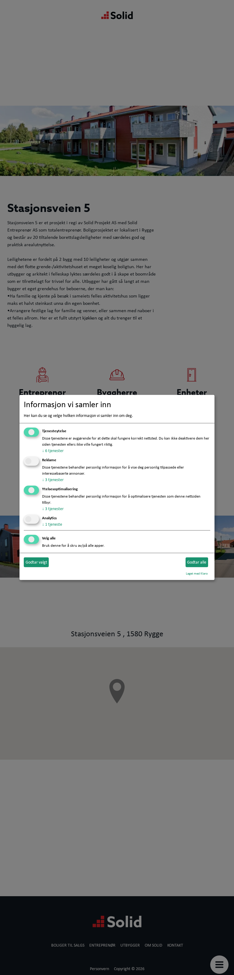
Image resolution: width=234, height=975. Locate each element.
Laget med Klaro (197, 573)
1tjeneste (52, 524)
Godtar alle (196, 562)
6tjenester (53, 450)
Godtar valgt (36, 562)
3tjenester (53, 479)
